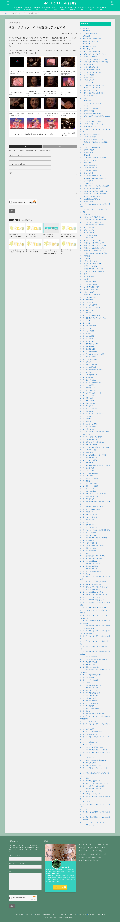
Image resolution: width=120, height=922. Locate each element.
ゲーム (82, 851)
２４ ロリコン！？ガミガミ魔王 (90, 87)
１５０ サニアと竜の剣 (88, 426)
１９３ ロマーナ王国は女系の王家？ (92, 545)
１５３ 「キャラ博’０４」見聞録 (91, 437)
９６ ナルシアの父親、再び (89, 287)
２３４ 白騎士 (85, 682)
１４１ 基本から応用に (88, 403)
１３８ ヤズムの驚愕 (87, 395)
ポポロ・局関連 (98, 851)
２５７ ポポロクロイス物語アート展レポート (95, 750)
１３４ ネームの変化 (87, 385)
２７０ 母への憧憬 (86, 791)
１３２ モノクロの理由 (88, 380)
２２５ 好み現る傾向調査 (88, 657)
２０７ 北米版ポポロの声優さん (90, 584)
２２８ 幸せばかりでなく (88, 664)
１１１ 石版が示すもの (88, 325)
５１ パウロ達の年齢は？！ (89, 165)
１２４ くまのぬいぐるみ (88, 359)
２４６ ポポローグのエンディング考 (92, 713)
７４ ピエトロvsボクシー (88, 230)
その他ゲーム (90, 844)
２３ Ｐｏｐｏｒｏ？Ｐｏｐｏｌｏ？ (92, 85)
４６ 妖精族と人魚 (86, 152)
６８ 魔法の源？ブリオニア (89, 214)
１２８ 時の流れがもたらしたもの (91, 369)
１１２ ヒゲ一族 (85, 328)
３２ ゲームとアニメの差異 (89, 108)
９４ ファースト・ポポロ (88, 281)
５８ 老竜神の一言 (86, 183)
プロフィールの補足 (60, 887)
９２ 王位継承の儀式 (87, 276)
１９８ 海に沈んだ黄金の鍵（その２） (93, 558)
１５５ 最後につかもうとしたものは (92, 442)
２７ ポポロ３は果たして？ (89, 95)
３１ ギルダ (84, 106)
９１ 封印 (83, 274)
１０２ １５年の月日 (87, 302)
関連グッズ (89, 860)
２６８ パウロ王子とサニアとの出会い (93, 786)
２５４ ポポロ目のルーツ (88, 742)
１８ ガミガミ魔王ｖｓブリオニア (91, 72)
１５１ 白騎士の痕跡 (87, 429)
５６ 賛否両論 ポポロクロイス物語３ (93, 178)
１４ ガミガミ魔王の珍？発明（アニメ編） (94, 62)
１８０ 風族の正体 (86, 512)
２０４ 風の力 (85, 574)
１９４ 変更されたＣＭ (88, 548)
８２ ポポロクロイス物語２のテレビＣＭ (93, 250)
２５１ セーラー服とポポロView (91, 732)
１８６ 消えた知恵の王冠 (88, 527)
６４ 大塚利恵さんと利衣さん (90, 199)
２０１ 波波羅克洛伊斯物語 (89, 566)
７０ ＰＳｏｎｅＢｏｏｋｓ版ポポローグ (93, 219)
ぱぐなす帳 (83, 848)
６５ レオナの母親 (86, 201)
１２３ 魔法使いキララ (88, 356)
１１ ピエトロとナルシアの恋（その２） (93, 54)
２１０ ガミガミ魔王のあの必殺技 (91, 592)
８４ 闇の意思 (85, 256)
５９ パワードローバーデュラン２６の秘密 (94, 186)
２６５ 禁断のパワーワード (89, 778)
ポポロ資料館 (93, 854)
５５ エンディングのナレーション (91, 175)
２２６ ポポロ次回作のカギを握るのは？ (93, 659)
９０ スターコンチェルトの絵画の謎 (92, 271)
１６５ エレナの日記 (87, 470)
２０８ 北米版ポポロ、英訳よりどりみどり (94, 587)
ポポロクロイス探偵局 (56, 917)
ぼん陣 (91, 848)
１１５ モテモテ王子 (87, 336)
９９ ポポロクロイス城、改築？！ (91, 294)
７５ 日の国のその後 (87, 232)
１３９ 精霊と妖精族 (87, 398)
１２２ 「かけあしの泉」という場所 (92, 354)
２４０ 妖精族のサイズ (88, 698)
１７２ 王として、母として (89, 488)
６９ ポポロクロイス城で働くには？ (92, 217)
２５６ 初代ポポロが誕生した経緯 (91, 747)
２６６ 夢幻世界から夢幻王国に (90, 781)
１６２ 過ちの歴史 (86, 463)
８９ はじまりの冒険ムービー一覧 (91, 269)
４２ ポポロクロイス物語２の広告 (91, 139)
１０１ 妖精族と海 (86, 300)
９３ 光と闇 (84, 279)
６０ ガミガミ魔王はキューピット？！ (93, 188)
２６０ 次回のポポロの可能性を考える (93, 760)
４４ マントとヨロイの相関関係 (90, 147)
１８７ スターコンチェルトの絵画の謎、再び (95, 530)
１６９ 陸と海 (85, 481)
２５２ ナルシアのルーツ (88, 734)
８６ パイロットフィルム (88, 261)
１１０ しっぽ (85, 323)
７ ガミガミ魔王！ (86, 44)
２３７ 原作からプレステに (89, 690)
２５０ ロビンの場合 (87, 729)
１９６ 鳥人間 (85, 553)
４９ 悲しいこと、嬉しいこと (90, 160)
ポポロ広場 (15, 13)
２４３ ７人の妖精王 (87, 706)
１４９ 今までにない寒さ (88, 424)
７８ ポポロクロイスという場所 (90, 240)
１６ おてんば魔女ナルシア (89, 67)
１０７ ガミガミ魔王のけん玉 (90, 315)
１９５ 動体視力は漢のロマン (90, 550)
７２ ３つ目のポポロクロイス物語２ (92, 225)
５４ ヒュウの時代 (86, 173)
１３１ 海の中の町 (86, 377)
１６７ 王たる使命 (86, 475)
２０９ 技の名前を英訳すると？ (90, 589)
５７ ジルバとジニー (87, 181)
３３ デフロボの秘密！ (88, 111)
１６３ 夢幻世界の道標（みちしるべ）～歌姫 (95, 465)
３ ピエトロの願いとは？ (88, 33)
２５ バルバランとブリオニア (90, 90)
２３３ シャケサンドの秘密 (89, 680)
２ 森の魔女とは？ (86, 31)
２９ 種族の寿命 (85, 100)
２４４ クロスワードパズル (89, 708)
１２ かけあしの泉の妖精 (88, 56)
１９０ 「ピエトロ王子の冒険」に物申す (93, 538)
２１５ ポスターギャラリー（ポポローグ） (94, 607)
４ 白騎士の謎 (85, 36)
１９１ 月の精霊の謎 (87, 540)
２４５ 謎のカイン (86, 711)
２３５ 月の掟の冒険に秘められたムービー (94, 685)
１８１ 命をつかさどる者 (88, 514)
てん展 (99, 844)
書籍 (100, 857)
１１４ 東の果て (85, 333)
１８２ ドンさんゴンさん (88, 517)
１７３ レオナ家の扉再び (88, 491)
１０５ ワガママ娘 (86, 310)
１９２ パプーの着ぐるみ (88, 543)
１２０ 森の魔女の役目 (88, 349)
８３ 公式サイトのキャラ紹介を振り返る (93, 253)
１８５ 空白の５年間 (87, 525)
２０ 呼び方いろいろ (87, 77)
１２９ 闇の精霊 (85, 372)
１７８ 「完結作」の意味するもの (91, 506)
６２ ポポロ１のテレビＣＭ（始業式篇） (93, 194)
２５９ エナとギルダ (87, 757)
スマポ (89, 851)
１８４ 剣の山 (85, 522)
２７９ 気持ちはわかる (88, 825)
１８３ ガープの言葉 (87, 519)
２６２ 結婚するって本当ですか (90, 765)
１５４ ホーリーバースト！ (89, 439)
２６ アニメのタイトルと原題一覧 (91, 93)
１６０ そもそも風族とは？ (89, 457)
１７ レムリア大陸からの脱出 (90, 69)
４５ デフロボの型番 (87, 150)
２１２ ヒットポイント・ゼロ (90, 597)
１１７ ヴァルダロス (87, 341)
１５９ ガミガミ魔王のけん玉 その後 (93, 455)
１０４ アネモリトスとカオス (90, 307)
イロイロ (106, 848)
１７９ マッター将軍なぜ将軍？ (90, 509)
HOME (8, 13)
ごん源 (82, 844)
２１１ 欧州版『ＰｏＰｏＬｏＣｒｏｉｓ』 (94, 594)
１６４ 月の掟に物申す (88, 468)
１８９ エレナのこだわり (88, 535)
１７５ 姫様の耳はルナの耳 (89, 496)
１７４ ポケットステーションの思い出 (93, 494)
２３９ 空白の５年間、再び (89, 695)
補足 (82, 860)
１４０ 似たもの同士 (87, 400)
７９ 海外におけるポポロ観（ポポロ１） (93, 243)
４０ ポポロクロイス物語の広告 (90, 134)
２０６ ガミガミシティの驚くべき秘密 (93, 581)
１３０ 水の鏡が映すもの (88, 375)
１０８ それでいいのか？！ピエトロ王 (93, 318)
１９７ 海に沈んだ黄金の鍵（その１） (93, 556)
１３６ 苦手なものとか (88, 390)
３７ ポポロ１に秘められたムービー (92, 124)
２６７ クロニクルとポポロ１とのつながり (94, 783)
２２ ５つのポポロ (86, 82)
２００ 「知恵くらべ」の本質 (90, 563)
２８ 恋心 (83, 98)
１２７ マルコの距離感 (88, 367)
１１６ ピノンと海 (86, 338)
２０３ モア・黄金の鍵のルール (90, 571)
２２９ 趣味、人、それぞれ (89, 667)
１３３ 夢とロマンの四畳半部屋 (90, 382)
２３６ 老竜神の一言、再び (89, 687)
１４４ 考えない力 (86, 411)
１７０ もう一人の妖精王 (88, 483)
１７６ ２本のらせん (87, 499)
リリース (102, 854)
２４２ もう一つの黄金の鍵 (89, 703)
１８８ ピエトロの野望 (88, 532)
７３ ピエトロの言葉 (87, 227)
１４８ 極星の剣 (85, 421)
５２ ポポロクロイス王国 (88, 168)
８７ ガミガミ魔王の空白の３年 (90, 263)
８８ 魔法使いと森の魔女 (88, 266)
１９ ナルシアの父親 (87, 75)
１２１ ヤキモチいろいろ (88, 351)
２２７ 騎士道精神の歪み (88, 662)
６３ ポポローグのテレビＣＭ (90, 196)
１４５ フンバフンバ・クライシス (91, 413)
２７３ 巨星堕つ (85, 801)
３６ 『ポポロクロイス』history (91, 121)
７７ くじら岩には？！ (88, 237)
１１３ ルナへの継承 (87, 331)
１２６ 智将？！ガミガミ (88, 364)
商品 (88, 857)
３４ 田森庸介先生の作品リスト (90, 113)
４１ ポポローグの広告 (88, 137)
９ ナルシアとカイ (86, 49)
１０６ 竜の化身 (85, 312)
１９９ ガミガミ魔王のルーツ (90, 561)
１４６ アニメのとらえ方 (88, 416)
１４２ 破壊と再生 (86, 406)
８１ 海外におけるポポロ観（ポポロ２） (93, 248)
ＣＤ (97, 860)
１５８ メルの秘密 (86, 452)
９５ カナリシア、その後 (88, 284)
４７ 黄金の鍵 (85, 155)
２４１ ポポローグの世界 (88, 700)
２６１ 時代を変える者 (88, 763)
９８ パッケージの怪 (87, 292)
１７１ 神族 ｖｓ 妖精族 (89, 486)
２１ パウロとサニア (87, 80)
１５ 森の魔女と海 (86, 64)
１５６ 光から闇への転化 (88, 444)
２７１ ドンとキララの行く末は (90, 794)
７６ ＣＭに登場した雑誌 (88, 235)
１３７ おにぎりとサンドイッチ (90, 393)
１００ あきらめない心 (88, 297)
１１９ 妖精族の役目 (87, 346)
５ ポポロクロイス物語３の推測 (90, 38)
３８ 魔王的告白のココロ (88, 126)
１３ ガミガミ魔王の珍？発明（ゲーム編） (94, 59)
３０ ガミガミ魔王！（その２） (90, 103)
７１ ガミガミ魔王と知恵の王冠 (90, 222)
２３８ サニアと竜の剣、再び (90, 693)
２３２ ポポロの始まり (88, 677)
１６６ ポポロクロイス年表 (89, 473)
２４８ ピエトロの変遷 (88, 721)
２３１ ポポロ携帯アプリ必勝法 (90, 675)
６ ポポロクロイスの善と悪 (89, 41)
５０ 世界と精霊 (85, 162)
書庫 (94, 857)
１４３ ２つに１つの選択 (88, 408)
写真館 (82, 857)
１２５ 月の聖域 (85, 362)
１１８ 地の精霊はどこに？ (89, 344)
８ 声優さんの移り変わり (88, 46)
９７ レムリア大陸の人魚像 (89, 289)
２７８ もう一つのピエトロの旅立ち (92, 822)
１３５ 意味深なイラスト (88, 388)
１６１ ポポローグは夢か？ (89, 460)
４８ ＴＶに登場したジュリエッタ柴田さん (94, 157)
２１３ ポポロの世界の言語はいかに (92, 600)
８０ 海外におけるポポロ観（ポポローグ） (94, 245)
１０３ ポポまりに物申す (88, 305)
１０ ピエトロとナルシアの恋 (90, 51)
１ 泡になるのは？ (86, 28)
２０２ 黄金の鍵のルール (88, 569)
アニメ (98, 848)
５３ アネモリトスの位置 (88, 170)
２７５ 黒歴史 (85, 809)
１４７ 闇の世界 (85, 419)
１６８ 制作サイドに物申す (89, 478)
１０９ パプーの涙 (86, 320)
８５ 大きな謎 (85, 258)
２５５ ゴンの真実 (86, 744)
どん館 (106, 844)
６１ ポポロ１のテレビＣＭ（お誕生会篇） (94, 191)
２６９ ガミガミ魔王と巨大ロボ (90, 788)
